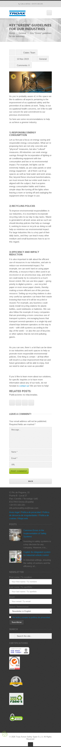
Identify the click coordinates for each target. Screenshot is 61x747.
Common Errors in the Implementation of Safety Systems (34, 533)
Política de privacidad (31, 512)
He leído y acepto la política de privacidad (31, 617)
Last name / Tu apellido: (20, 587)
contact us (24, 386)
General (22, 33)
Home (12, 33)
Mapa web (23, 518)
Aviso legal (14, 512)
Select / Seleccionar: (19, 606)
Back (30, 481)
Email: (12, 597)
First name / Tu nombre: (20, 577)
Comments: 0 (23, 65)
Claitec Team (29, 52)
